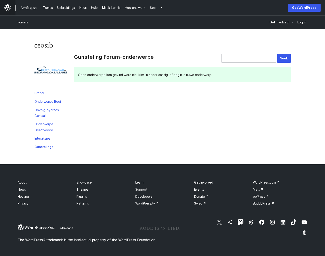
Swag (200, 203)
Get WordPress (304, 7)
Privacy (23, 203)
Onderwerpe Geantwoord (43, 127)
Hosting (23, 196)
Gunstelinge (44, 147)
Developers (144, 196)
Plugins (81, 196)
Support (141, 189)
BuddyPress (263, 203)
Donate (201, 196)
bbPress (261, 196)
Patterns (82, 203)
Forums (23, 22)
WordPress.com (266, 182)
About (22, 182)
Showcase (84, 182)
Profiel (39, 93)
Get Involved (203, 182)
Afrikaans (66, 228)
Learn (139, 182)
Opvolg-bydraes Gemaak (46, 113)
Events (199, 189)
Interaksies (42, 138)
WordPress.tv (147, 203)
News (22, 189)
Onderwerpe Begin (48, 101)
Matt (258, 189)
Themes (82, 189)
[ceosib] (50, 71)
